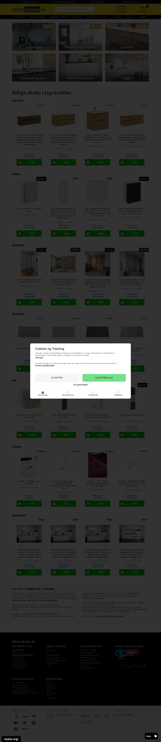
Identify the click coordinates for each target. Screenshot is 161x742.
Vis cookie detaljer (80, 384)
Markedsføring (68, 395)
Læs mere (39, 357)
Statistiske (118, 395)
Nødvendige (43, 395)
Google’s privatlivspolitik (44, 365)
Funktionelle (93, 395)
